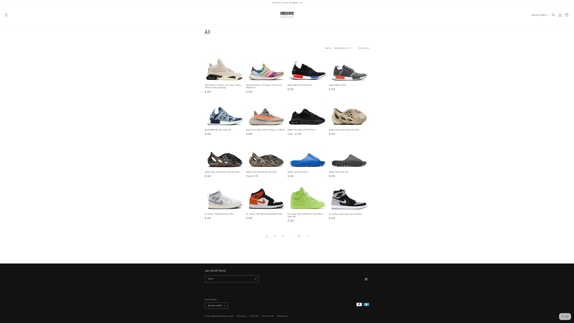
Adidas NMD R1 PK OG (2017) (300, 85)
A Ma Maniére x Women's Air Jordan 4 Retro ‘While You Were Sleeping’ (223, 86)
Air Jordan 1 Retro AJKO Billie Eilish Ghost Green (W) (305, 215)
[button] (6, 15)
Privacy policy (254, 316)
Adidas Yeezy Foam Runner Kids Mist (344, 130)
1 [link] (267, 235)
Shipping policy (282, 316)
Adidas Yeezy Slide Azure (298, 172)
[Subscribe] (255, 278)
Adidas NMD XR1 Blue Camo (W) (218, 130)
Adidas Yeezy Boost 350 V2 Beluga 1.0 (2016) (265, 130)
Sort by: (328, 48)
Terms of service (268, 316)
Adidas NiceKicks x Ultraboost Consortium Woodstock (264, 86)
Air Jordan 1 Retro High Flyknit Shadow (345, 214)
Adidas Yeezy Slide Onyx (339, 172)
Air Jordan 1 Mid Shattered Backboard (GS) (264, 214)
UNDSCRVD (215, 316)
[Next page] (307, 236)
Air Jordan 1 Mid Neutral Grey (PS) (219, 214)
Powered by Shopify (227, 316)
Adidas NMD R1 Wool (337, 85)
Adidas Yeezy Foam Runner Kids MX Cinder (222, 172)
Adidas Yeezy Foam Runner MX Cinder (261, 172)
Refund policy (241, 316)
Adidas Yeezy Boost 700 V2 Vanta (302, 130)
